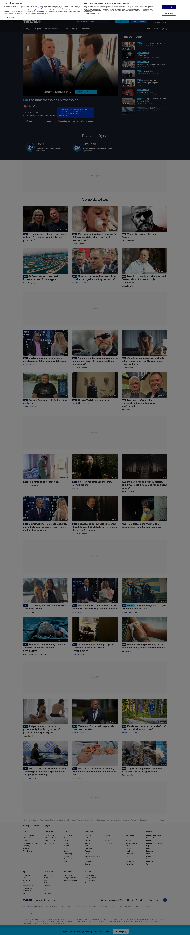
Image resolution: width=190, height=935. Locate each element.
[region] (95, 10)
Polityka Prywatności (9, 17)
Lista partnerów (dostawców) (92, 13)
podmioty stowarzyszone (36, 6)
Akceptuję (169, 7)
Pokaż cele (169, 13)
